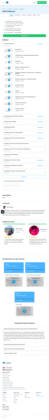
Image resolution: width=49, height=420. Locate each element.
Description (18, 15)
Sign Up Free (24, 35)
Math (15, 397)
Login (34, 2)
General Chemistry (6, 380)
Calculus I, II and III (6, 375)
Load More (23, 176)
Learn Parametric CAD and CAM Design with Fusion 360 (14, 389)
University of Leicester (12, 9)
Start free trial (42, 2)
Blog (26, 396)
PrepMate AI (16, 396)
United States (8, 369)
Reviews (30, 15)
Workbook (40, 44)
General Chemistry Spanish (7, 384)
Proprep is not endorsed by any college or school (40, 414)
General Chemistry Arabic (7, 382)
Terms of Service (4, 415)
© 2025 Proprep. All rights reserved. (7, 414)
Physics (15, 401)
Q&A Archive (27, 397)
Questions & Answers (18, 394)
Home (3, 9)
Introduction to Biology (7, 385)
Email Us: (40, 395)
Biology (15, 402)
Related (34, 15)
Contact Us (4, 397)
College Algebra (5, 377)
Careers (4, 394)
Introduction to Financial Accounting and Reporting (12, 387)
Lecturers (24, 15)
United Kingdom (9, 367)
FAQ (39, 15)
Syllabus (12, 15)
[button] (3, 407)
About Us (4, 396)
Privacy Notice (4, 418)
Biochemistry (5, 373)
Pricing (3, 399)
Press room (4, 401)
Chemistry (16, 399)
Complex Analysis (6, 379)
